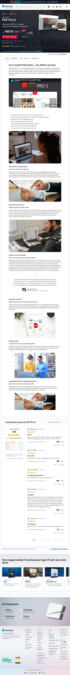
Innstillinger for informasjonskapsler (53, 644)
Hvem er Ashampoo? (40, 632)
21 (55, 540)
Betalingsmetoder (53, 648)
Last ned (26, 37)
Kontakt (39, 645)
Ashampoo (64, 659)
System (27, 634)
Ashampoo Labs (40, 639)
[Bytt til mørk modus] (53, 6)
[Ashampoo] (8, 630)
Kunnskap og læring (28, 647)
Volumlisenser (35, 58)
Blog (27, 673)
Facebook (34, 673)
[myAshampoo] (49, 6)
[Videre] (67, 579)
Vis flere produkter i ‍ (57, 54)
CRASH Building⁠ (39, 648)
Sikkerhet (27, 639)
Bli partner (40, 660)
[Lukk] (68, 1)
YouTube (43, 673)
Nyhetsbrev (63, 656)
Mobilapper (28, 644)
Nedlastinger (63, 644)
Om (50, 632)
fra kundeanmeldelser (18, 46)
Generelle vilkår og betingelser (52, 636)
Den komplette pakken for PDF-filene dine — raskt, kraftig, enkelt (40, 2)
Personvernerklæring (53, 640)
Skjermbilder (14, 58)
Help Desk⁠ (63, 632)
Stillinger (39, 643)
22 (58, 540)
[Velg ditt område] (56, 6)
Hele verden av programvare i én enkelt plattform (11, 584)
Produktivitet (28, 637)
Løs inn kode (63, 651)
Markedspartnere (41, 658)
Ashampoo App (63, 648)
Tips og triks (63, 654)
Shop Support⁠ (64, 634)
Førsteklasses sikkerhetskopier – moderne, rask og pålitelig (54, 584)
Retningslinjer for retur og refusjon (52, 652)
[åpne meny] (66, 6)
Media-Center (40, 663)
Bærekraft (39, 636)
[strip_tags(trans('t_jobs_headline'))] (18, 660)
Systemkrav (27, 58)
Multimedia (28, 632)
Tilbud (62, 642)
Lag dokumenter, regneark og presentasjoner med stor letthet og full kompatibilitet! (32, 585)
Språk (20, 58)
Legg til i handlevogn (10, 37)
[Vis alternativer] (63, 429)
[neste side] (61, 539)
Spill (26, 642)
